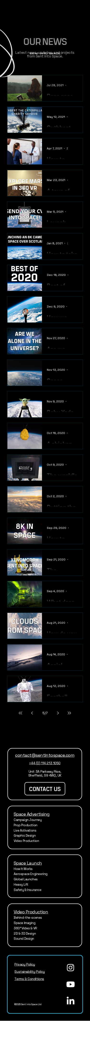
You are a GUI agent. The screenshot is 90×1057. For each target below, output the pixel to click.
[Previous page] (32, 713)
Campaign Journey (28, 820)
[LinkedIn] (70, 1001)
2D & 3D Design (25, 933)
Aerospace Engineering (31, 874)
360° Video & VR (25, 928)
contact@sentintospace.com (44, 755)
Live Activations (25, 830)
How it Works (23, 869)
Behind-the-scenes (28, 918)
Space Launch (28, 863)
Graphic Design (25, 835)
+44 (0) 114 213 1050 (44, 763)
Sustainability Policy (29, 971)
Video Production (26, 841)
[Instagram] (70, 967)
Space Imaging (25, 923)
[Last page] (69, 713)
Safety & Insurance (28, 890)
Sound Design (24, 939)
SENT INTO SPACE (45, 53)
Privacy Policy (24, 964)
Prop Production (25, 825)
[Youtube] (70, 984)
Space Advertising (32, 814)
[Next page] (58, 713)
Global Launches (26, 879)
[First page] (20, 713)
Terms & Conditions (29, 979)
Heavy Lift (21, 884)
